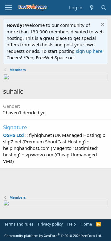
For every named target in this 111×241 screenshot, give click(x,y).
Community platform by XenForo (53, 235)
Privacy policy (50, 224)
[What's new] (91, 7)
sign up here (89, 51)
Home (86, 224)
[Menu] (8, 7)
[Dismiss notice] (102, 25)
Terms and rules (18, 224)
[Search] (104, 7)
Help (71, 224)
